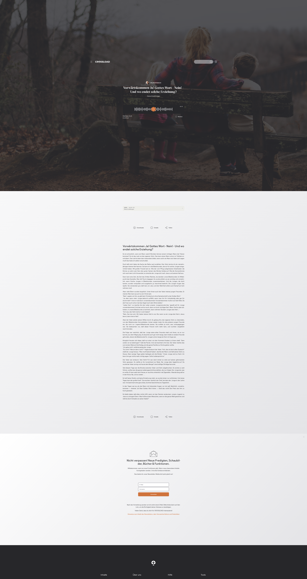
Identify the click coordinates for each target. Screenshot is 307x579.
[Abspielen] (153, 109)
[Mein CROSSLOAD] (216, 62)
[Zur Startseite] (102, 62)
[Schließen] (304, 437)
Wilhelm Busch (155, 83)
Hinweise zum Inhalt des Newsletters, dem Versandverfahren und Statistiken (153, 514)
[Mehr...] (91, 62)
